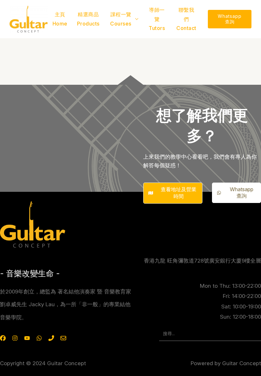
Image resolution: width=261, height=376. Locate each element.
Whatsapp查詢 (230, 18)
